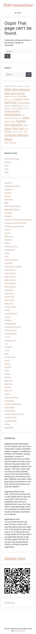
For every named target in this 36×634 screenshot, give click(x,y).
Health (13, 108)
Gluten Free (17, 106)
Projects (7, 377)
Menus (7, 360)
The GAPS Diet (10, 417)
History (7, 317)
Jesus (16, 118)
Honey (23, 115)
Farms (7, 253)
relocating (15, 131)
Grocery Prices (10, 307)
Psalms (7, 128)
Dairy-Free (8, 236)
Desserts (8, 240)
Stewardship (9, 411)
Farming (19, 99)
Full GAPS (8, 263)
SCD (25, 132)
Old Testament (13, 124)
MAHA (26, 118)
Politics (7, 374)
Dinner (12, 99)
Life (6, 344)
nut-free (12, 121)
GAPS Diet (10, 102)
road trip (20, 131)
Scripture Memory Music (16, 137)
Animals (7, 196)
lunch (20, 118)
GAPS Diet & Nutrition (13, 267)
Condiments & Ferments (14, 226)
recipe (26, 129)
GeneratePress (19, 631)
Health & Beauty (11, 313)
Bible (7, 89)
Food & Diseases (11, 260)
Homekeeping (10, 324)
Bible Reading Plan (12, 210)
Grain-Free (25, 106)
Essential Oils (9, 250)
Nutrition (21, 121)
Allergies (7, 193)
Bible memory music (14, 93)
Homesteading (12, 114)
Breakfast (8, 213)
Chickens (7, 96)
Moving (6, 121)
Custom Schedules (12, 159)
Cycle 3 (7, 230)
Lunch (6, 350)
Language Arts (10, 340)
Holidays (19, 108)
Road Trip (8, 391)
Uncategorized (10, 421)
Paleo (26, 125)
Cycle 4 (7, 233)
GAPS (26, 99)
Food (6, 256)
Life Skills (8, 347)
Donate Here (9, 603)
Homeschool (26, 108)
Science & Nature (11, 397)
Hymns (7, 337)
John (6, 169)
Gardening (8, 290)
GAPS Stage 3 (10, 277)
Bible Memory (21, 89)
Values (7, 424)
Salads (7, 394)
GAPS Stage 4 (10, 280)
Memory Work (10, 357)
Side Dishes (9, 401)
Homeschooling (12, 111)
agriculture (20, 86)
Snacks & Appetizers (12, 404)
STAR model (9, 407)
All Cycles (27, 86)
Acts (6, 166)
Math (6, 354)
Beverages (8, 199)
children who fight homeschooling (18, 220)
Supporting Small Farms (14, 414)
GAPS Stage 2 (10, 273)
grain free (7, 108)
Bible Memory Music (12, 206)
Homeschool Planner (12, 327)
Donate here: (15, 558)
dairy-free (7, 99)
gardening (7, 106)
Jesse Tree (8, 118)
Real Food (18, 128)
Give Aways (9, 293)
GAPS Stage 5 (10, 283)
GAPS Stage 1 (10, 270)
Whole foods (12, 142)
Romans (7, 162)
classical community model (15, 223)
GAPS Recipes (24, 103)
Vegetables (9, 428)
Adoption (7, 86)
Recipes (7, 131)
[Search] (7, 56)
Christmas (22, 96)
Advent (13, 86)
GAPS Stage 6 (10, 287)
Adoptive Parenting (12, 186)
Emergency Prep (11, 246)
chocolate (14, 96)
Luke (6, 172)
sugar (6, 142)
